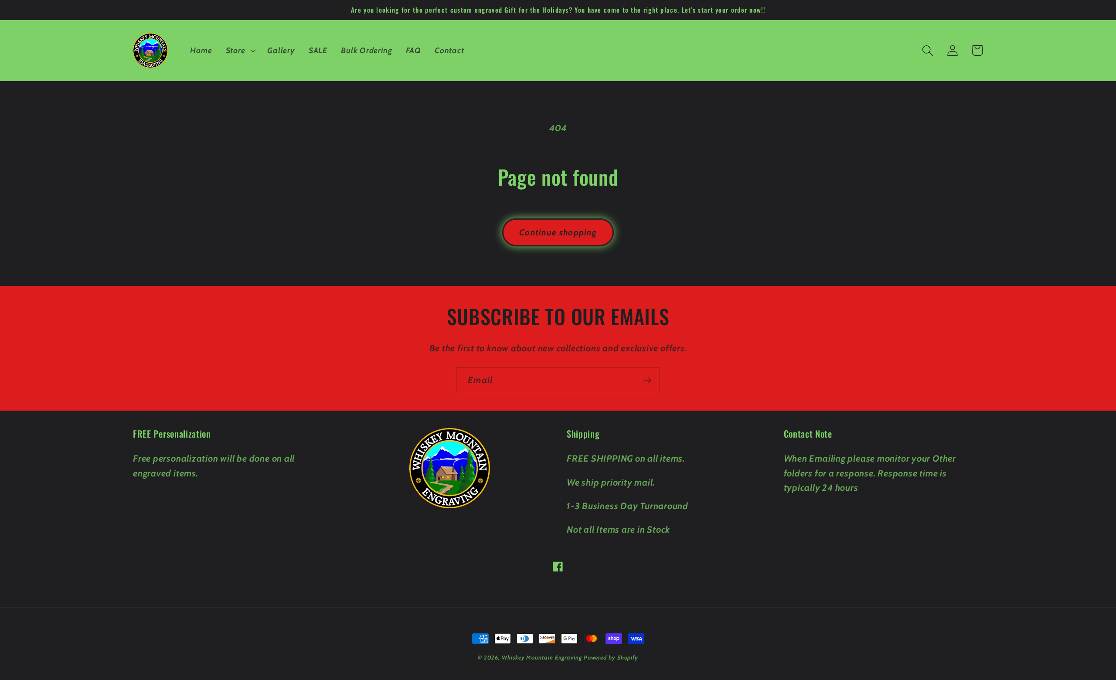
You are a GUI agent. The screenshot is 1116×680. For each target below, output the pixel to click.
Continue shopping (558, 232)
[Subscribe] (647, 380)
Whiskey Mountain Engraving (542, 657)
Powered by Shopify (611, 657)
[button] (240, 50)
